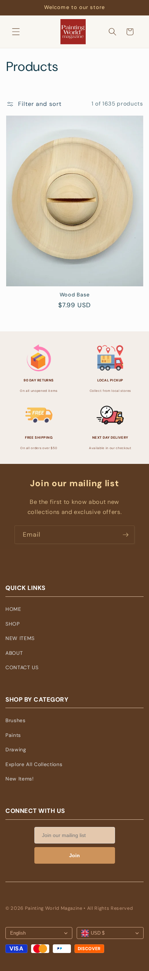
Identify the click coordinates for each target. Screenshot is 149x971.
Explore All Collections (33, 764)
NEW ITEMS (20, 638)
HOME (13, 609)
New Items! (19, 778)
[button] (16, 31)
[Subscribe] (125, 534)
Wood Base (74, 294)
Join (74, 855)
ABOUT (14, 653)
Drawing (15, 749)
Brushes (15, 720)
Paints (13, 735)
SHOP (12, 624)
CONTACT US (22, 667)
